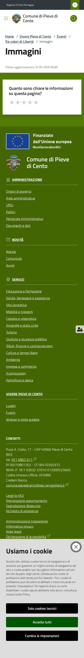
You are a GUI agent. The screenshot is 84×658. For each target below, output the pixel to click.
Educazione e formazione (24, 291)
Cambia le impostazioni (42, 635)
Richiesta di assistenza (22, 510)
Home (9, 36)
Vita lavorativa (16, 304)
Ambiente (13, 359)
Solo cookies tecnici (42, 608)
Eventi (61, 36)
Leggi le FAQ (15, 495)
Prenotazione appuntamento (26, 500)
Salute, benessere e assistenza (28, 298)
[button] (74, 18)
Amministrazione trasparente (27, 521)
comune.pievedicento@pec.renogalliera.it (35, 485)
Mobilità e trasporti (19, 311)
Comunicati (14, 258)
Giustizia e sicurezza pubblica (26, 339)
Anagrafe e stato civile (22, 325)
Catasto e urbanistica (21, 318)
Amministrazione (27, 180)
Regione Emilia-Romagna (20, 5)
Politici (10, 211)
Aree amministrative (20, 198)
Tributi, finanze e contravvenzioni (29, 345)
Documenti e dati (18, 225)
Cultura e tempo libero (22, 352)
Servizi (18, 279)
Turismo (11, 332)
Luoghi (11, 405)
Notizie (11, 251)
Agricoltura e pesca (19, 380)
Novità (17, 240)
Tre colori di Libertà (19, 41)
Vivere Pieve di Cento (35, 36)
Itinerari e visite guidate (22, 419)
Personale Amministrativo (24, 218)
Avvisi (10, 265)
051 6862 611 (22, 459)
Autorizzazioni (16, 373)
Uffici (9, 205)
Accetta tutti (42, 622)
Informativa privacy (20, 526)
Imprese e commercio (21, 366)
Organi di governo (18, 191)
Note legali (14, 531)
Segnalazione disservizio (23, 505)
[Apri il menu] (6, 18)
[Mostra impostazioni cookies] (80, 329)
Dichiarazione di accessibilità (26, 536)
